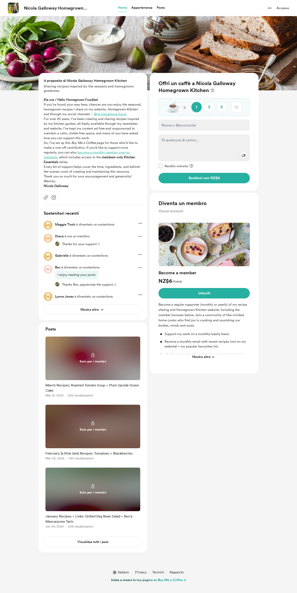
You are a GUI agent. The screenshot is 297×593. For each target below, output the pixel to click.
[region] (204, 131)
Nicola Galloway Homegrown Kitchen (53, 8)
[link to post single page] (93, 367)
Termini (158, 572)
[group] (204, 292)
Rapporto (177, 572)
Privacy (141, 572)
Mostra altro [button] (201, 357)
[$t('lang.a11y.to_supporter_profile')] (57, 243)
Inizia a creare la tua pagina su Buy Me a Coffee (147, 580)
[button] (122, 7)
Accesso (283, 8)
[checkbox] (173, 166)
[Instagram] (54, 197)
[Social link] (46, 197)
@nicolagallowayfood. (110, 114)
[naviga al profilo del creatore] (13, 8)
